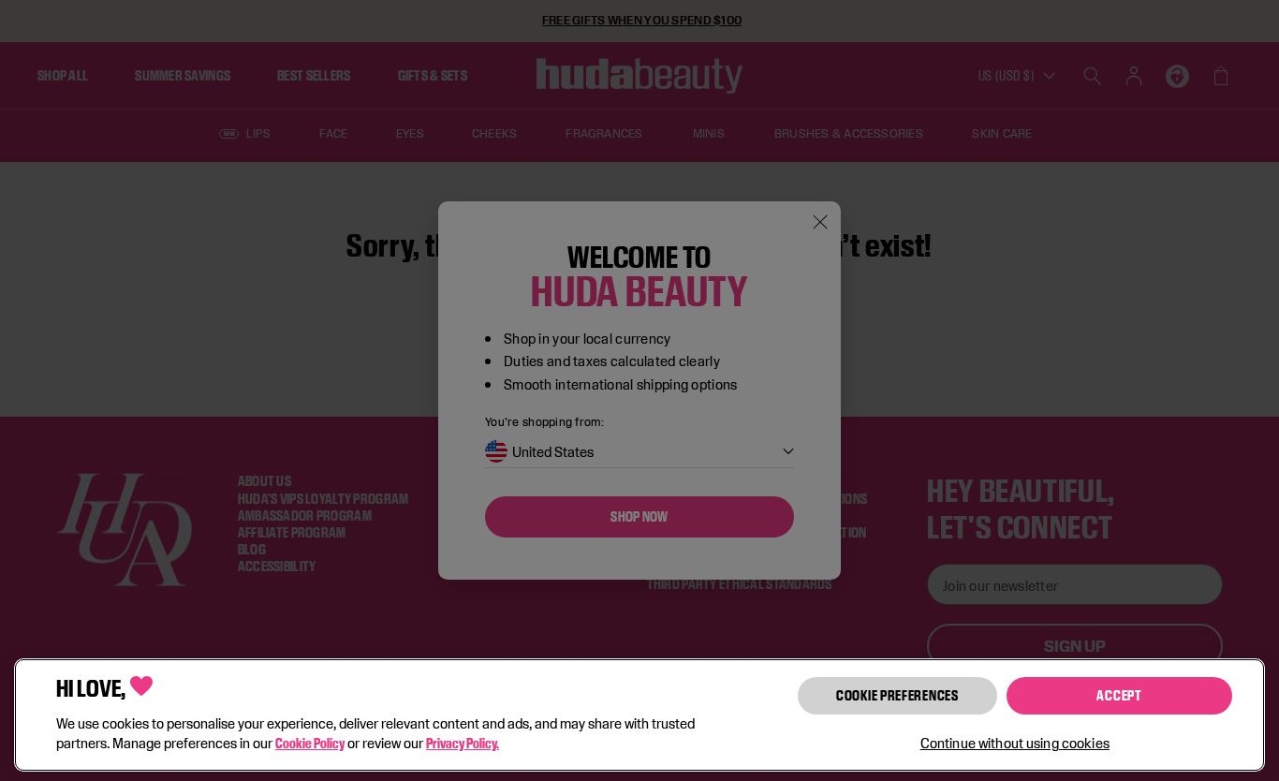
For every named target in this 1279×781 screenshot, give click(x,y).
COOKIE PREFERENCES (897, 695)
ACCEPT (1118, 695)
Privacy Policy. (462, 743)
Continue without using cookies (1015, 743)
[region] (639, 715)
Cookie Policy (310, 743)
